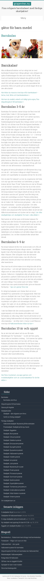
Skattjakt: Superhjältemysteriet (13, 483)
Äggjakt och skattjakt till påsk (11, 526)
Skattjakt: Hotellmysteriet (11, 457)
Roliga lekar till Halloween (9, 558)
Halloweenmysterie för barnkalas (12, 547)
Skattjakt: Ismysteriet (10, 460)
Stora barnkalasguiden (9, 568)
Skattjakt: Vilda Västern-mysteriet (14, 493)
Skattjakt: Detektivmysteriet (12, 440)
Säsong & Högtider (7, 407)
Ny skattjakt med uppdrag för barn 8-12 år (15, 522)
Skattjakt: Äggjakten (9, 430)
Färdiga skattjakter (7, 421)
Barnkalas (8, 36)
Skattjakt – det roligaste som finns (14, 414)
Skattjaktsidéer (6, 411)
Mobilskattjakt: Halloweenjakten (11, 554)
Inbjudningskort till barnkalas (11, 404)
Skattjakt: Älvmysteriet (10, 434)
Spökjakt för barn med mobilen (11, 565)
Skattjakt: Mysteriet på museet (13, 467)
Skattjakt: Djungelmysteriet (12, 447)
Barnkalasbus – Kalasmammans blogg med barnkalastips (21, 537)
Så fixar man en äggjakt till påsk (11, 561)
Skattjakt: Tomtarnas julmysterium (14, 487)
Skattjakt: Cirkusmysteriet (11, 437)
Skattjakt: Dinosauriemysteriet (13, 443)
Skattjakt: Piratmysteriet (11, 470)
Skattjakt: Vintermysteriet (11, 497)
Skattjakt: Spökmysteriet (11, 480)
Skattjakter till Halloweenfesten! (11, 515)
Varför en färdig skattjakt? (12, 417)
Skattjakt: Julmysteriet (10, 463)
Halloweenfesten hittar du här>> (22, 324)
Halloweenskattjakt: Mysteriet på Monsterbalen (18, 424)
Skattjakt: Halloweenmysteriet (13, 453)
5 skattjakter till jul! (7, 512)
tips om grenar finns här (19, 287)
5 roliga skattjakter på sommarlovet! (13, 519)
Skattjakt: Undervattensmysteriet (14, 490)
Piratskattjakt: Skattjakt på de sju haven (16, 427)
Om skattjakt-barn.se (8, 501)
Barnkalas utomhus (10, 400)
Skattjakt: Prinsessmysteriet (12, 473)
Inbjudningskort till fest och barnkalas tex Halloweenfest (20, 551)
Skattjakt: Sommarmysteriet (12, 477)
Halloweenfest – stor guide (10, 544)
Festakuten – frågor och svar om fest (13, 541)
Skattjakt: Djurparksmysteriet (13, 450)
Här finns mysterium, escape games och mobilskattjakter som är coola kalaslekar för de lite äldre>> (20, 377)
